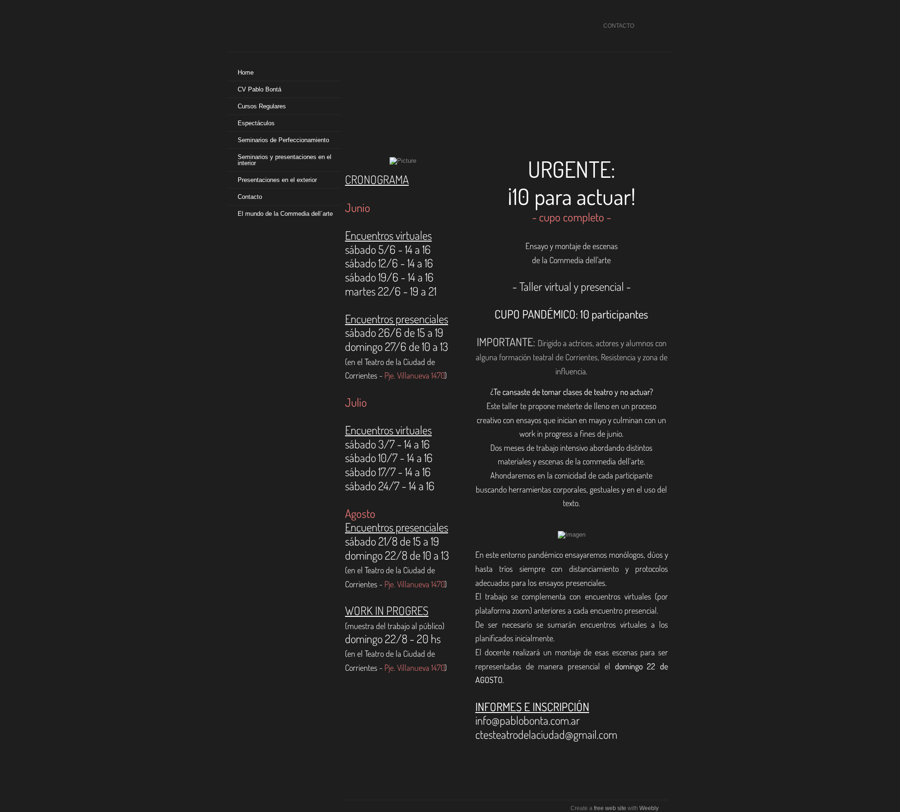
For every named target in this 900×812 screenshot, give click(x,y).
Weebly (649, 808)
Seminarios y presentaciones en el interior (284, 160)
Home (246, 72)
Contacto (250, 196)
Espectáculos (256, 123)
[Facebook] (645, 26)
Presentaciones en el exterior (277, 179)
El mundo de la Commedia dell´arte (285, 213)
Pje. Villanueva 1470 (414, 375)
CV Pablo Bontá (259, 89)
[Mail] (657, 26)
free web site (610, 808)
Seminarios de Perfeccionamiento (283, 140)
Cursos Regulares (262, 106)
